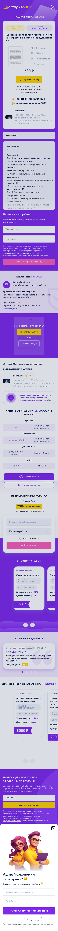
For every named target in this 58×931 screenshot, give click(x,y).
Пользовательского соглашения (39, 922)
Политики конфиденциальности (15, 924)
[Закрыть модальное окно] (53, 828)
